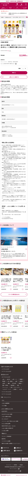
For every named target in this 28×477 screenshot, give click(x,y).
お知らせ (18, 447)
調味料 (20, 383)
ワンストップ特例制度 (6, 436)
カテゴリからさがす (6, 377)
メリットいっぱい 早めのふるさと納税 (10, 421)
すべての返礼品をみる (14, 294)
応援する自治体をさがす (3, 8)
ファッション (5, 387)
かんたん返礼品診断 (6, 423)
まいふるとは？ (5, 418)
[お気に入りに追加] (26, 249)
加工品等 (14, 383)
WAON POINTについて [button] (16, 64)
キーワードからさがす (6, 371)
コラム (3, 400)
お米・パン (14, 379)
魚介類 (8, 379)
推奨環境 (15, 464)
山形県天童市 (15, 326)
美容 (18, 385)
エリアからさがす (5, 369)
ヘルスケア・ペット (6, 389)
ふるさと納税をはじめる (24, 8)
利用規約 (21, 464)
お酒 (16, 381)
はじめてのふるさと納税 (7, 414)
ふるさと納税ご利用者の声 (7, 428)
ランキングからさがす (6, 391)
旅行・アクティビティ (15, 387)
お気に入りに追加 (26, 249)
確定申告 (4, 438)
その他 (20, 389)
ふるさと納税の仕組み (6, 416)
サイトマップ (8, 464)
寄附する (14, 72)
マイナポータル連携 (6, 441)
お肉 (3, 379)
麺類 (9, 383)
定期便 (15, 389)
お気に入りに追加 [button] (11, 289)
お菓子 (3, 383)
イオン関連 (4, 405)
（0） (10, 50)
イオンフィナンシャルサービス (13, 471)
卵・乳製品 (10, 381)
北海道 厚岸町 (4, 42)
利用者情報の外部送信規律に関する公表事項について (14, 466)
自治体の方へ (19, 450)
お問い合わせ (6, 450)
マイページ (6, 447)
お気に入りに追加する (14, 77)
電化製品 (12, 385)
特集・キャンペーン (17, 8)
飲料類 (21, 381)
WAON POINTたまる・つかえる (8, 425)
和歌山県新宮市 (4, 326)
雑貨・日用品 (5, 385)
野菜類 (3, 381)
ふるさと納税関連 (5, 403)
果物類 (21, 379)
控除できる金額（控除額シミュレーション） (11, 443)
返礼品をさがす (10, 8)
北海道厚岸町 (3, 289)
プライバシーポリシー (14, 468)
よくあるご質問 (5, 430)
